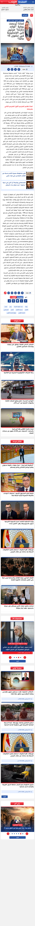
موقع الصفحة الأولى (11, 313)
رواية (26, 307)
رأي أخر (25, 15)
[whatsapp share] (12, 69)
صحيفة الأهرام (19, 310)
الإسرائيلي (6, 310)
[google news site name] (25, 301)
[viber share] (8, 69)
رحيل (11, 307)
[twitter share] (15, 69)
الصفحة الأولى (21, 313)
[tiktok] (9, 301)
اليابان (12, 310)
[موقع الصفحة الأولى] (17, 2)
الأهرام (26, 310)
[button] (25, 657)
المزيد (17, 661)
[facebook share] (19, 69)
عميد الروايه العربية (18, 307)
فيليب (5, 307)
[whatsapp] (5, 293)
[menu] (33, 2)
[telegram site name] (17, 301)
